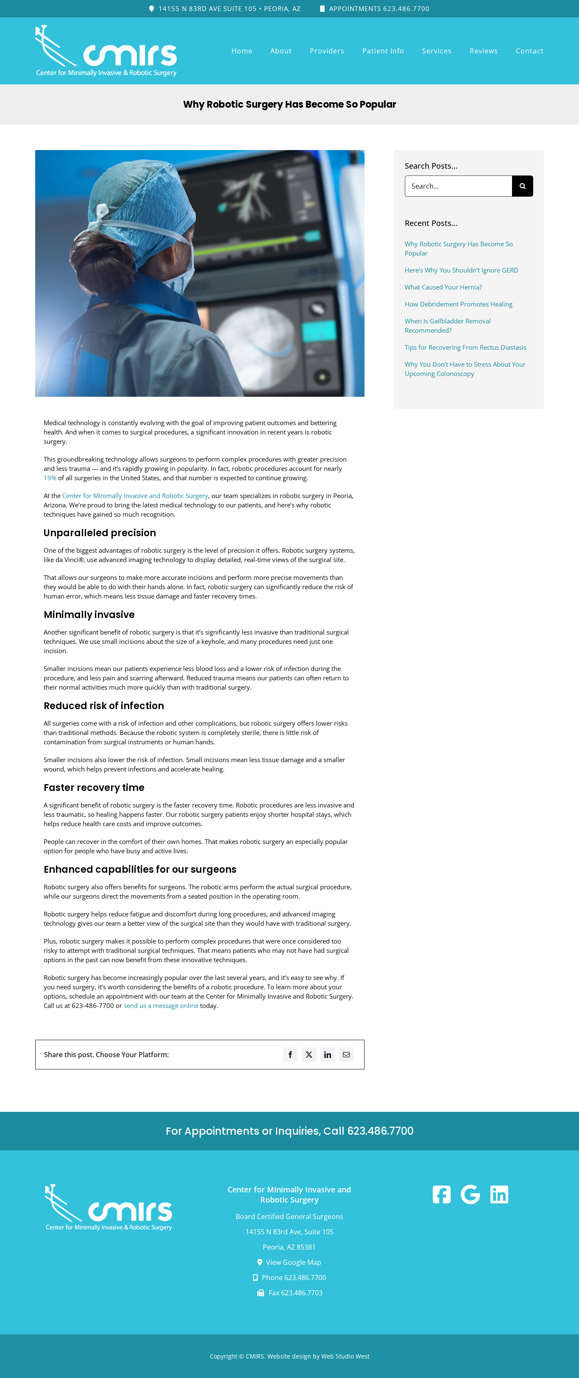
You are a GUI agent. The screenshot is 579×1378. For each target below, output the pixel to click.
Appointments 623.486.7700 (378, 8)
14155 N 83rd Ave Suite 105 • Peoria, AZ (228, 8)
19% (50, 477)
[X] (309, 1054)
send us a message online (161, 1005)
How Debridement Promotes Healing (458, 304)
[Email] (346, 1054)
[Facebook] (290, 1054)
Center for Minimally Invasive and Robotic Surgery (135, 495)
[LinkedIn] (327, 1054)
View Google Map (292, 1262)
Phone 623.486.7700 (293, 1277)
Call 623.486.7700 (368, 1131)
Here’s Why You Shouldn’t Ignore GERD (461, 270)
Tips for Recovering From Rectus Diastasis (465, 347)
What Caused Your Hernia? (443, 287)
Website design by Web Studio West (318, 1356)
